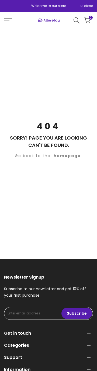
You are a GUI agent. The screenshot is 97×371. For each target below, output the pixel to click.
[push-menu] (8, 20)
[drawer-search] (76, 20)
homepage (67, 155)
